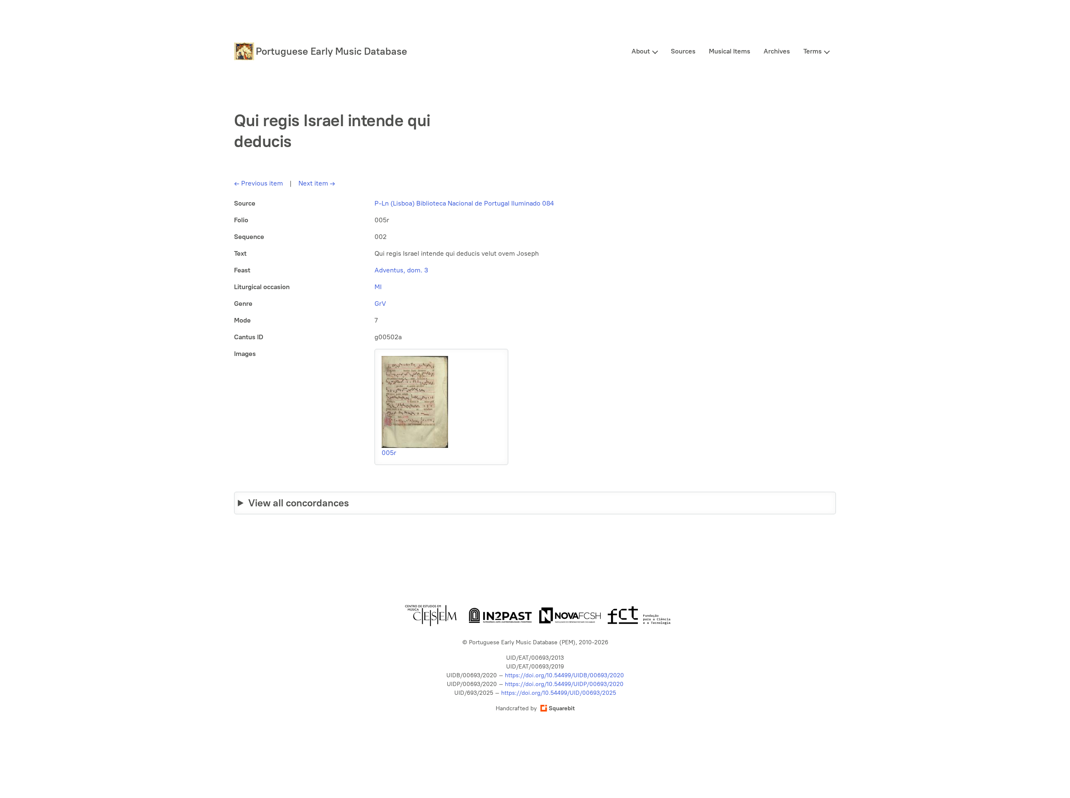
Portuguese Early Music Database (331, 51)
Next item (316, 183)
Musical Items (729, 51)
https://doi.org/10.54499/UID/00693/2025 (558, 692)
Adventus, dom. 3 (401, 270)
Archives (777, 51)
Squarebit (562, 708)
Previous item (258, 183)
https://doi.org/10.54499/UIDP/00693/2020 (564, 684)
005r (389, 453)
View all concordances (298, 503)
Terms (812, 51)
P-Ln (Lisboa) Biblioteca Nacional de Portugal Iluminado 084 (464, 203)
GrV (380, 304)
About (641, 51)
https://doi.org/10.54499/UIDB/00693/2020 (564, 675)
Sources (683, 51)
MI (378, 287)
